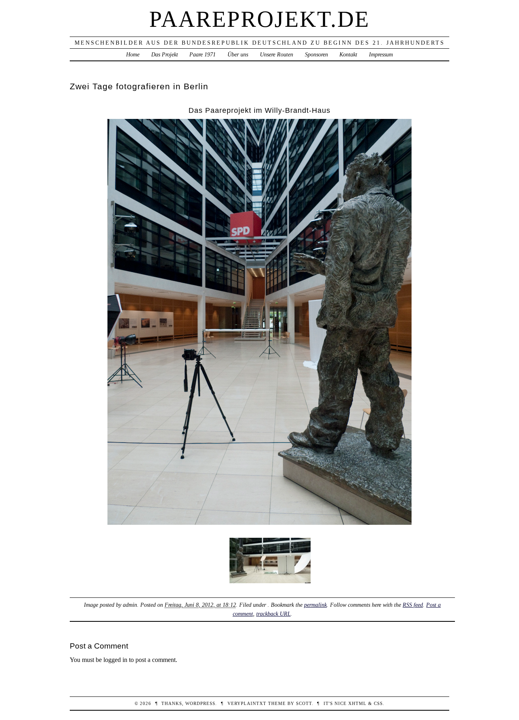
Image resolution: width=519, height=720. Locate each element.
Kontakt (348, 54)
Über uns (237, 54)
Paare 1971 (202, 54)
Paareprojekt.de (259, 19)
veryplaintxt (246, 703)
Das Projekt (164, 54)
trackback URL (273, 613)
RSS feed (413, 604)
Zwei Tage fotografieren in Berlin (139, 86)
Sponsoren (316, 54)
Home (132, 54)
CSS (378, 703)
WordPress (200, 703)
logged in (115, 659)
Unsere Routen (276, 54)
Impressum (381, 54)
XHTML (357, 703)
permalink (315, 604)
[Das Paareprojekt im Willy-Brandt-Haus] (259, 522)
